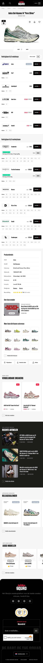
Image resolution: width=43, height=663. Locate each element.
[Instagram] (18, 601)
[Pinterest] (30, 601)
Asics (14, 8)
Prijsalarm (9, 362)
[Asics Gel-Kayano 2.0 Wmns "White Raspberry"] (17, 349)
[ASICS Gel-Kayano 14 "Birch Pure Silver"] (26, 349)
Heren (21, 288)
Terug (3, 8)
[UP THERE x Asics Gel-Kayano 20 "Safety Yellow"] (17, 331)
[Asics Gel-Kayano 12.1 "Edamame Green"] (26, 340)
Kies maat (34, 56)
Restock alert (22, 362)
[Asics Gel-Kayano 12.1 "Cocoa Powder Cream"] (8, 331)
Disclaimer (24, 659)
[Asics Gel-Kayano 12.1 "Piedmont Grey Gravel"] (35, 349)
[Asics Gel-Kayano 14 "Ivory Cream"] (17, 340)
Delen (36, 362)
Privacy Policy (33, 659)
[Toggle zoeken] (10, 3)
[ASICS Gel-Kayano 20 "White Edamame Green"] (35, 331)
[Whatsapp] (24, 601)
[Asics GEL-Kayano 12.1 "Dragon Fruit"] (8, 349)
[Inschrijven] (36, 630)
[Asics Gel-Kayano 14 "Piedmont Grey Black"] (8, 340)
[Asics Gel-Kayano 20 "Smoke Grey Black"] (35, 340)
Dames (15, 288)
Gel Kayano (21, 8)
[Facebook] (13, 601)
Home (9, 8)
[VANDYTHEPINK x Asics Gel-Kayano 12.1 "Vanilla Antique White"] (26, 331)
